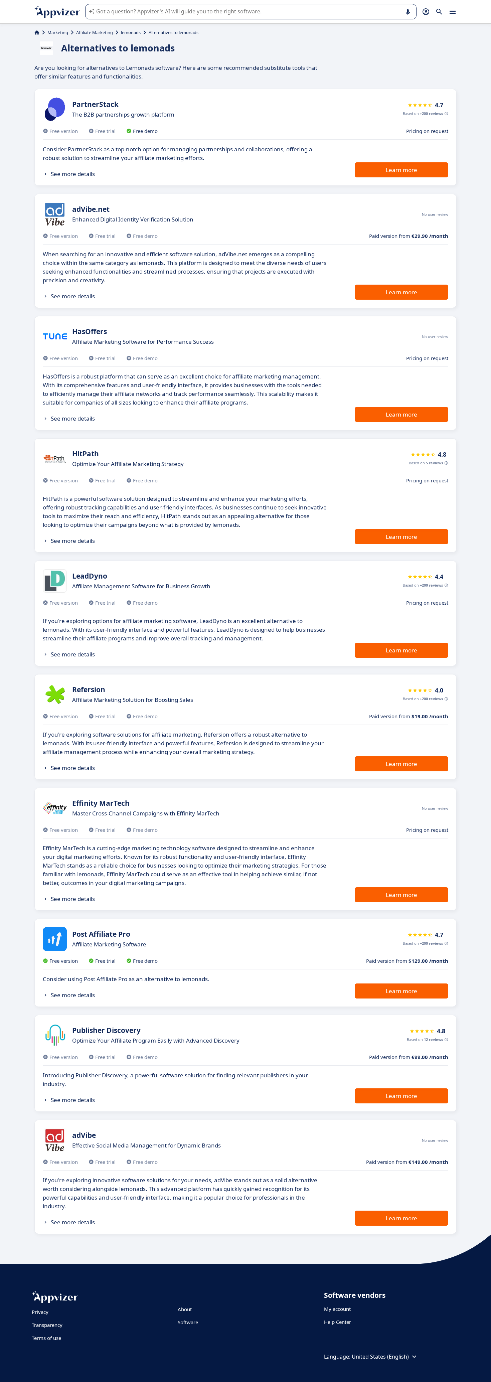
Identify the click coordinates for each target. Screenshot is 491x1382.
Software (188, 1322)
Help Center (337, 1322)
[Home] (36, 32)
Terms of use (46, 1338)
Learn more (401, 170)
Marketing (57, 32)
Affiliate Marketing (94, 32)
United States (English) (380, 1356)
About (185, 1309)
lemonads (131, 32)
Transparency (47, 1325)
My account (337, 1309)
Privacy (40, 1312)
